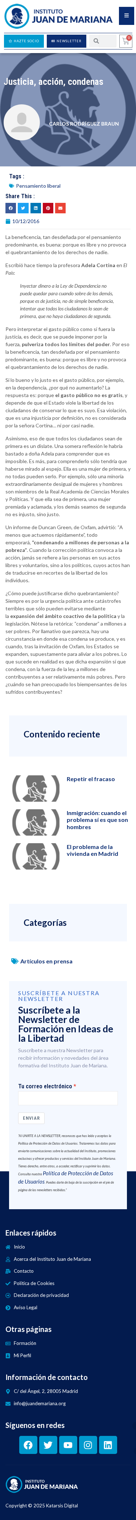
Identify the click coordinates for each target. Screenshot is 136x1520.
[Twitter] (48, 1445)
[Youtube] (68, 1445)
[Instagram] (88, 1445)
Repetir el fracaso (91, 778)
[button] (10, 208)
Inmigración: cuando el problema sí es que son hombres (97, 819)
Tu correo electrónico (45, 1086)
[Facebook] (28, 1445)
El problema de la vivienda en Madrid (92, 850)
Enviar (31, 1118)
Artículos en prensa (46, 961)
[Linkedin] (108, 1445)
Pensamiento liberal (38, 186)
